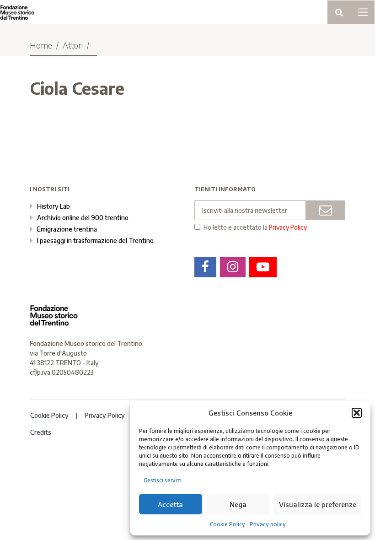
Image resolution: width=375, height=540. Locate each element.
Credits (40, 432)
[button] (356, 412)
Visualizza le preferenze (317, 504)
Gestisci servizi (163, 480)
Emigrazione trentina (67, 229)
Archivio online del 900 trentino (83, 217)
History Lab (53, 206)
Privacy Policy (288, 227)
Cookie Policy (227, 524)
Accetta (170, 504)
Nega (238, 504)
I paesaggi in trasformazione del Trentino (95, 240)
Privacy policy (268, 524)
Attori (73, 45)
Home (41, 45)
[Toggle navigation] (339, 12)
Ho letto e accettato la (255, 227)
